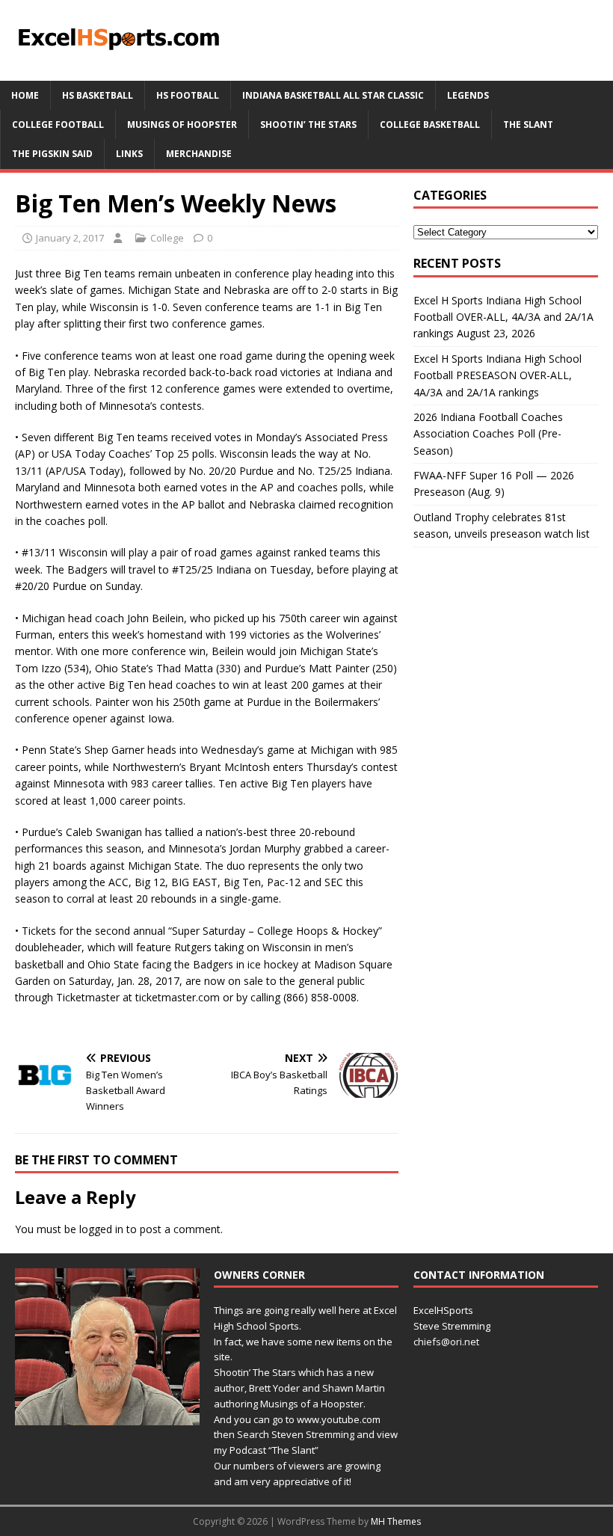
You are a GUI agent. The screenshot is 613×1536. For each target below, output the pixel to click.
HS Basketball (97, 95)
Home (25, 95)
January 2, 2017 (70, 238)
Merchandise (199, 153)
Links (129, 153)
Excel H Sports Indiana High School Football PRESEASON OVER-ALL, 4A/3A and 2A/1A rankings (497, 375)
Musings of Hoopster (182, 124)
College (167, 238)
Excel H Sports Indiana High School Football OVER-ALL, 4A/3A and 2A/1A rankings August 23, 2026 (503, 317)
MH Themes (396, 1521)
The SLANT (528, 124)
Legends (468, 95)
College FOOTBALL (58, 124)
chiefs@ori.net (446, 1341)
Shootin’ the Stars (308, 124)
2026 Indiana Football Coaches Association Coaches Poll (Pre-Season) (488, 434)
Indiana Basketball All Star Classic (333, 95)
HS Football (187, 95)
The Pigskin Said (52, 153)
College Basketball (430, 124)
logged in (101, 1229)
